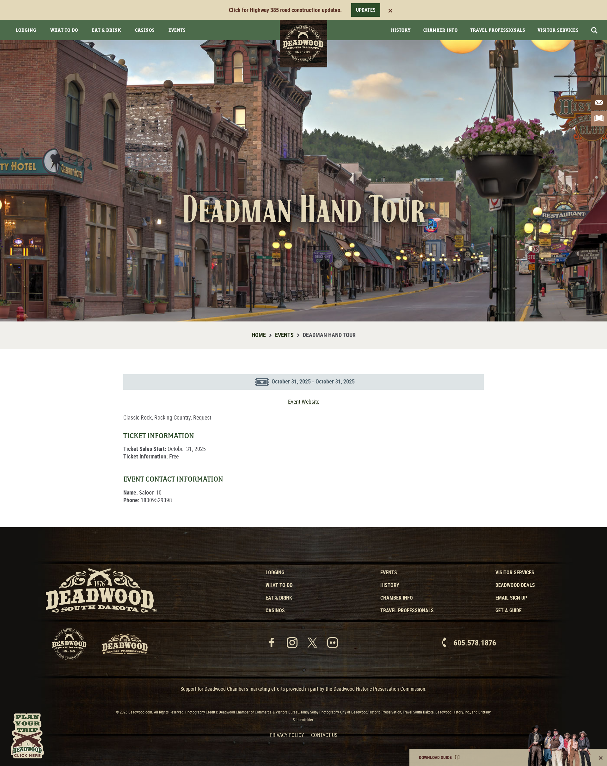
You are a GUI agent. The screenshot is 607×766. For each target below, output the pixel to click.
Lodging (26, 30)
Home (259, 335)
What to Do (279, 585)
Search (594, 30)
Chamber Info (440, 30)
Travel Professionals (497, 30)
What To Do (64, 30)
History (401, 30)
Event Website (303, 401)
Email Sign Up (511, 597)
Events (177, 30)
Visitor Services (558, 30)
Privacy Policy (287, 735)
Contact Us (324, 735)
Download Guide (435, 757)
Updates (366, 9)
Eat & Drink (106, 30)
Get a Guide (508, 610)
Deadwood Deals (515, 585)
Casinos (145, 30)
